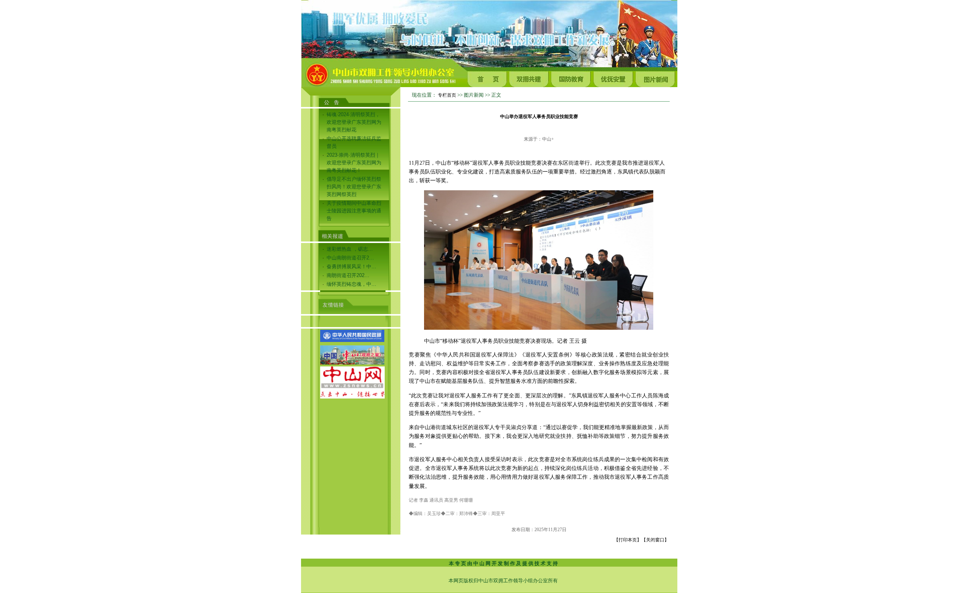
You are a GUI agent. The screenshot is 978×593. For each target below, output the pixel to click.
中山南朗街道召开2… (350, 258)
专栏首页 (447, 95)
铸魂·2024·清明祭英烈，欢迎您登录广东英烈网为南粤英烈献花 (354, 122)
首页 (488, 77)
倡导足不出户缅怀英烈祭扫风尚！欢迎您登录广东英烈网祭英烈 (354, 186)
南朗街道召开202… (348, 275)
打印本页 (628, 540)
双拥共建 (530, 77)
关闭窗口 (655, 540)
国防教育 (572, 77)
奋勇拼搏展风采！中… (351, 266)
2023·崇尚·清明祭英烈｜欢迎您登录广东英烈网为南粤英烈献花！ (354, 162)
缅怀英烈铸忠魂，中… (351, 284)
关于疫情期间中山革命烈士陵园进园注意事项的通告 (354, 210)
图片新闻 (656, 77)
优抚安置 (614, 77)
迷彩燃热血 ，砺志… (350, 249)
